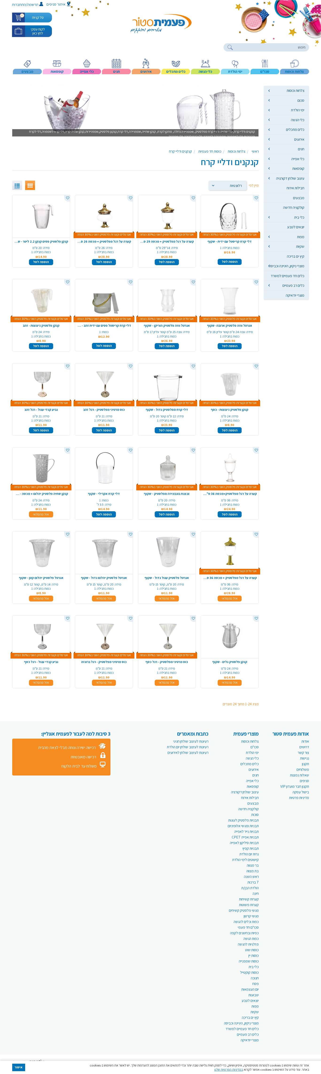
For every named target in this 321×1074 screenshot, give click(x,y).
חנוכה (255, 978)
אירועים (299, 139)
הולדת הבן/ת (250, 887)
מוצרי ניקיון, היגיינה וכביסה (286, 265)
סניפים (304, 780)
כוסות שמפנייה (249, 961)
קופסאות (298, 168)
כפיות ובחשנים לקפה (244, 933)
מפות (300, 236)
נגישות (304, 758)
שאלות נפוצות (299, 775)
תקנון (305, 763)
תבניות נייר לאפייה (246, 831)
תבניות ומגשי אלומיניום (243, 825)
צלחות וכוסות (295, 90)
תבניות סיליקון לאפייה (244, 842)
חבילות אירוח (295, 187)
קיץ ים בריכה (295, 256)
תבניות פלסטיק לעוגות (243, 820)
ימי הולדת (297, 109)
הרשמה (32, 4)
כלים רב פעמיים (293, 285)
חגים (301, 148)
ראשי (255, 151)
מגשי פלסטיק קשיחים (244, 910)
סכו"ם (255, 746)
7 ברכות (253, 882)
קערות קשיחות (249, 899)
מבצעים (298, 197)
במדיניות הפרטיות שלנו (228, 1069)
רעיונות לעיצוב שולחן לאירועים (188, 752)
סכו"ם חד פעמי (248, 927)
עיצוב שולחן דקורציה (290, 178)
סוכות (255, 814)
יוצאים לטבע (295, 226)
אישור (19, 1067)
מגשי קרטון (251, 916)
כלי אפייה (297, 158)
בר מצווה (253, 865)
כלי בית (299, 217)
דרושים (304, 746)
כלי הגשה (297, 119)
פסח (255, 983)
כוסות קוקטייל (249, 972)
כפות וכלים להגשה (246, 921)
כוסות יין (253, 955)
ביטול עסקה (301, 792)
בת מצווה (252, 871)
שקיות (300, 246)
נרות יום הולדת (249, 854)
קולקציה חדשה (293, 207)
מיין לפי (254, 185)
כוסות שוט (252, 949)
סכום (301, 100)
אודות (305, 741)
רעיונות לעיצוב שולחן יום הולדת (187, 746)
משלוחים (303, 769)
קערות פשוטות (249, 904)
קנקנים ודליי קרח (180, 151)
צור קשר (303, 752)
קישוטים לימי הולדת (245, 859)
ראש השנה (251, 876)
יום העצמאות (250, 989)
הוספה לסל (230, 262)
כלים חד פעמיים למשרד (287, 275)
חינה (256, 893)
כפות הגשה (251, 938)
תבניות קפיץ (250, 848)
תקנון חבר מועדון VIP (294, 786)
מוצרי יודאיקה (295, 295)
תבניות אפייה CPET (245, 837)
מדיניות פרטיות (299, 797)
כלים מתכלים (295, 129)
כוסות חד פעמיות (209, 151)
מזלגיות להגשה (248, 944)
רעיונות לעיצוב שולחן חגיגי (190, 741)
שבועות (253, 995)
